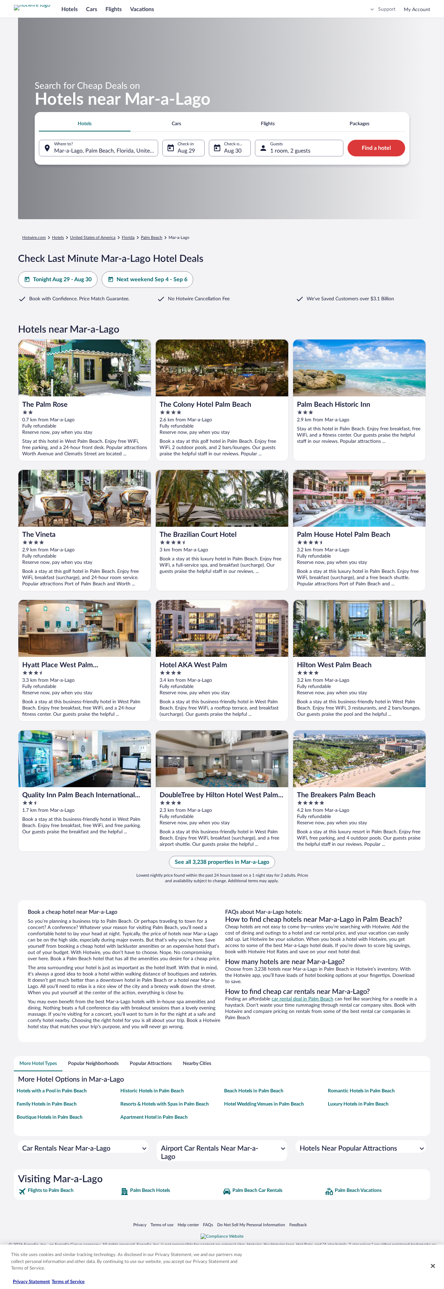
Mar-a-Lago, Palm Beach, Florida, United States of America (106, 151)
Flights (113, 9)
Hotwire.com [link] (34, 237)
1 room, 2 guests (290, 151)
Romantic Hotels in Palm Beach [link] (361, 1091)
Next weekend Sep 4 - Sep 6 (152, 279)
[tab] (84, 123)
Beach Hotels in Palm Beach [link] (253, 1091)
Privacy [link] (139, 1224)
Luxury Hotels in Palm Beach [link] (358, 1104)
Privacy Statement (31, 1282)
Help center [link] (188, 1224)
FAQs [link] (208, 1224)
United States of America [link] (93, 237)
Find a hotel (376, 148)
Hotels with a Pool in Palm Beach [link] (52, 1091)
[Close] (433, 1266)
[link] (68, 1191)
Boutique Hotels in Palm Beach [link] (50, 1117)
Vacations (142, 9)
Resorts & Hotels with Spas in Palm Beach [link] (164, 1104)
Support (386, 9)
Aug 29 (186, 151)
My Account (417, 9)
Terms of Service (68, 1282)
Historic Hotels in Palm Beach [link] (152, 1091)
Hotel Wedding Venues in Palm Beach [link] (264, 1104)
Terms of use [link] (162, 1224)
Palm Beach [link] (151, 237)
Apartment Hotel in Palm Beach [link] (154, 1117)
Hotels (69, 9)
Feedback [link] (298, 1224)
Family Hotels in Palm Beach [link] (47, 1104)
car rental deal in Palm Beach (302, 999)
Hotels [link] (58, 237)
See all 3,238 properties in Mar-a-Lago (222, 862)
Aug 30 (232, 151)
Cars (91, 9)
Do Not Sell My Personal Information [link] (251, 1224)
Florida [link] (128, 237)
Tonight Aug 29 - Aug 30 (62, 279)
